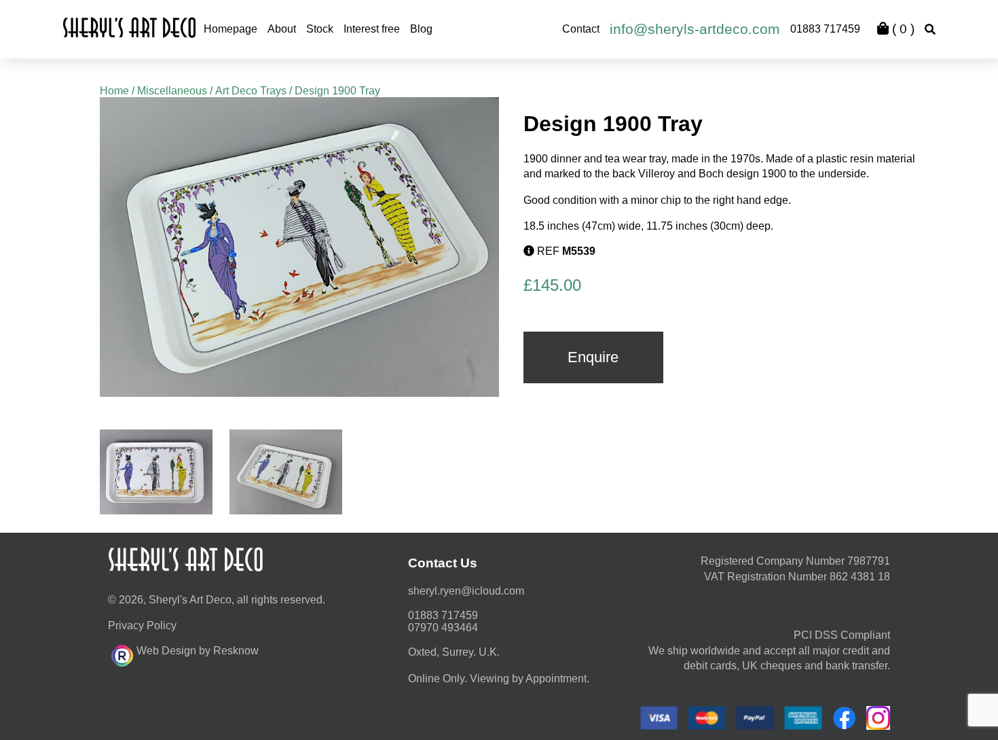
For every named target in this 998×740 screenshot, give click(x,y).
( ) (901, 29)
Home (114, 90)
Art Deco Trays (251, 90)
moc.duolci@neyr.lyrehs (466, 591)
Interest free (372, 29)
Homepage (230, 29)
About (281, 29)
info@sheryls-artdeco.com (695, 29)
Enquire (593, 357)
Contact (580, 29)
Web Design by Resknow (197, 650)
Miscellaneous (172, 90)
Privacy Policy (142, 625)
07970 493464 (443, 627)
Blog (421, 29)
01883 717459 (825, 29)
